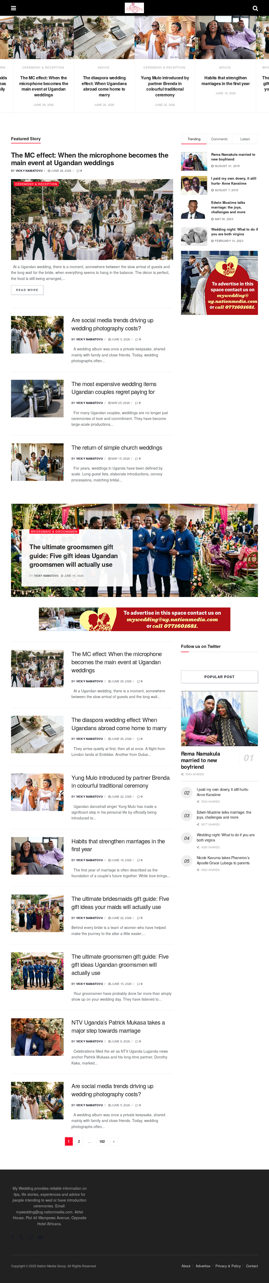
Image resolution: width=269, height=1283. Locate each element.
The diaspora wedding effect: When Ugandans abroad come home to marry (104, 86)
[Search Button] (255, 8)
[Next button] (256, 70)
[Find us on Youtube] (40, 1237)
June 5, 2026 (120, 339)
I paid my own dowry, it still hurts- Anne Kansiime (233, 180)
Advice (104, 67)
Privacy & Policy (228, 1265)
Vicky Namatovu (29, 171)
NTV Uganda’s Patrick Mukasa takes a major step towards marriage (118, 1026)
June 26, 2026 (121, 738)
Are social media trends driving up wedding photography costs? (112, 324)
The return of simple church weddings (116, 447)
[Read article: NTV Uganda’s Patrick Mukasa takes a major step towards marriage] (37, 1037)
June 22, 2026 (121, 796)
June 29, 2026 (60, 170)
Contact (252, 1265)
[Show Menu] (13, 8)
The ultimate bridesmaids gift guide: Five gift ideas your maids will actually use (120, 902)
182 (102, 1141)
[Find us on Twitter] (21, 1237)
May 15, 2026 (120, 458)
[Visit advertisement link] (219, 283)
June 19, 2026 (121, 860)
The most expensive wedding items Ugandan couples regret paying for (114, 388)
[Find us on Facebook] (12, 1237)
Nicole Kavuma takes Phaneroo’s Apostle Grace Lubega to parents (223, 860)
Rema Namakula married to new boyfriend (233, 157)
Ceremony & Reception (43, 67)
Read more (29, 290)
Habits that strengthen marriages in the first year (225, 80)
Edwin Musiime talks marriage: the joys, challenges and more (228, 207)
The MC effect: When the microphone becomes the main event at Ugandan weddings (43, 86)
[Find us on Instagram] (31, 1237)
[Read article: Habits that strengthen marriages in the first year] (225, 37)
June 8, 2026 (120, 1041)
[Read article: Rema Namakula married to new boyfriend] (219, 718)
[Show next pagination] (114, 1141)
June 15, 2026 (74, 576)
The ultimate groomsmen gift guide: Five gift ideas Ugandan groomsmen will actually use (73, 555)
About (186, 1265)
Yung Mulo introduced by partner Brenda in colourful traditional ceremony (165, 86)
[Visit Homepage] (134, 8)
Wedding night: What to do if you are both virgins (234, 231)
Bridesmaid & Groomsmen (54, 531)
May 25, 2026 (120, 403)
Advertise (203, 1265)
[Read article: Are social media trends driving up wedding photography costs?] (37, 335)
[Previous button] (12, 70)
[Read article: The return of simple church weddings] (37, 462)
